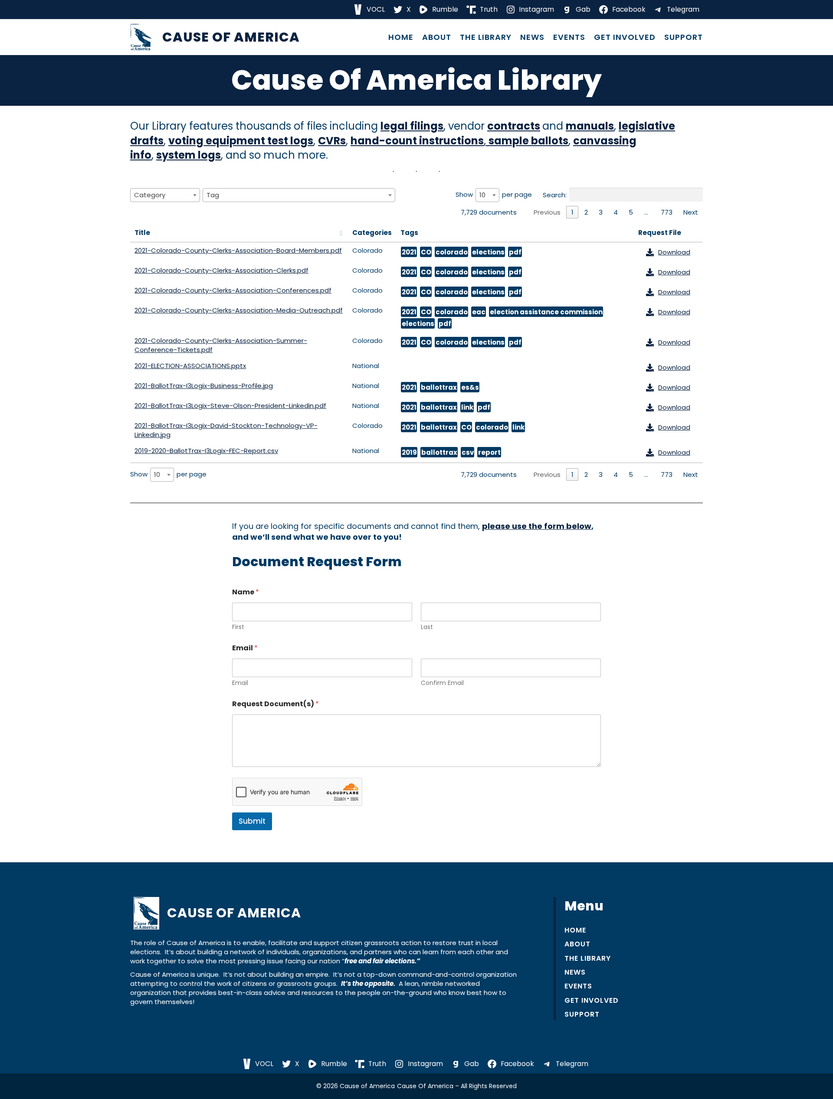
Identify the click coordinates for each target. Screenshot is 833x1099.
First (238, 627)
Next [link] (690, 212)
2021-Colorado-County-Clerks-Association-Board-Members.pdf (238, 250)
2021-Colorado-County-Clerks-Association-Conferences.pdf (232, 290)
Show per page (494, 194)
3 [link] (601, 212)
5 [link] (631, 212)
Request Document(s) (275, 704)
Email (240, 683)
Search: (555, 194)
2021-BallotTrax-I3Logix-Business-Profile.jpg (203, 385)
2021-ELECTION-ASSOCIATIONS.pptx (190, 365)
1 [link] (572, 212)
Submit (252, 821)
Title (142, 232)
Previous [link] (547, 212)
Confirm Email (442, 683)
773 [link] (666, 212)
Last (427, 627)
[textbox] (152, 194)
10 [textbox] (482, 194)
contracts (513, 126)
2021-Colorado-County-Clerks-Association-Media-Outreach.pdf (238, 310)
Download (674, 252)
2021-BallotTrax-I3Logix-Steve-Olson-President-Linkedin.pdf (230, 405)
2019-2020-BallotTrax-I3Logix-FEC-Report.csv (206, 450)
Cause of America (231, 37)
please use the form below (536, 526)
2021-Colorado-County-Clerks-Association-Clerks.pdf (221, 270)
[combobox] (165, 195)
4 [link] (615, 212)
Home (400, 37)
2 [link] (586, 212)
